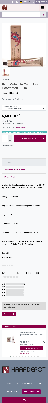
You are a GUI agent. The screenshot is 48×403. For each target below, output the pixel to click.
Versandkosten (21, 127)
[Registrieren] (17, 2)
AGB (40, 383)
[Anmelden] (13, 2)
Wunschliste (8, 146)
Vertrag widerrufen (31, 391)
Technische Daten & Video (14, 170)
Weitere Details (10, 177)
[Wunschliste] (33, 2)
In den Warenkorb (29, 139)
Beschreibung (9, 162)
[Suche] (30, 2)
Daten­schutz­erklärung (26, 383)
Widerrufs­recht (13, 391)
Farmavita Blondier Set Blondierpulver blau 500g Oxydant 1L (31, 334)
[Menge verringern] (10, 140)
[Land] (21, 2)
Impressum (9, 383)
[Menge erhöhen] (10, 137)
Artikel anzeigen (31, 348)
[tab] (24, 162)
